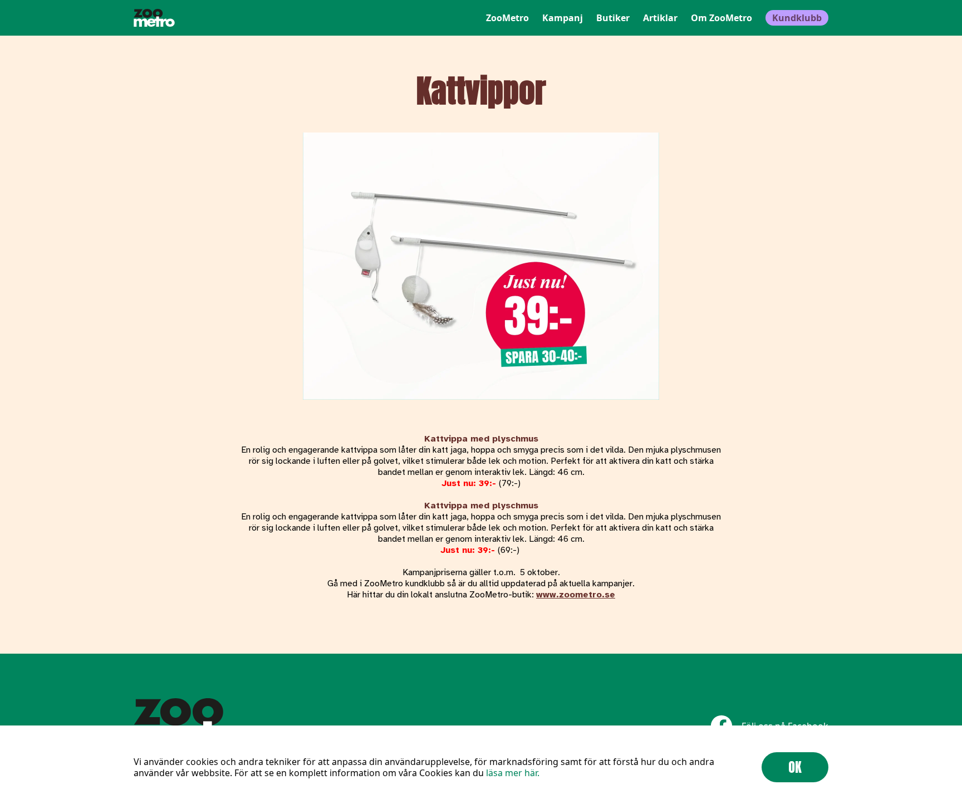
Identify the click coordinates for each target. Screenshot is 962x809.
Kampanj (562, 18)
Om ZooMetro (721, 18)
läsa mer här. (512, 773)
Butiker (613, 18)
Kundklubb (797, 18)
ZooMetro (507, 18)
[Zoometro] (154, 18)
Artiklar (660, 18)
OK (795, 767)
